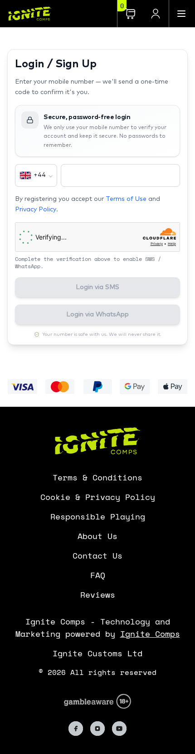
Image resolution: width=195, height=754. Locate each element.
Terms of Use (126, 199)
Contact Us (97, 555)
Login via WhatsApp (97, 314)
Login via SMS (97, 287)
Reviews (97, 594)
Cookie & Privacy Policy (97, 497)
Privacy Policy (35, 209)
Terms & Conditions (97, 477)
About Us (97, 536)
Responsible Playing (97, 516)
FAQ (97, 575)
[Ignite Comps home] (26, 13)
